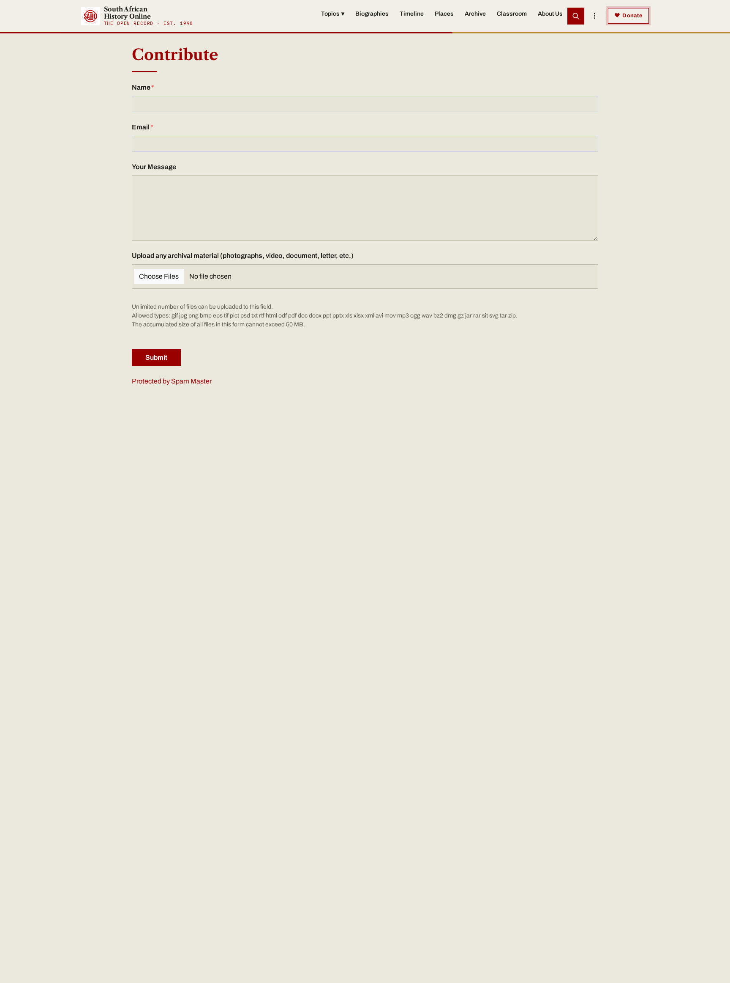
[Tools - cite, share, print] (594, 16)
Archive (475, 14)
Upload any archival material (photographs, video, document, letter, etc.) (243, 255)
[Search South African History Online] (575, 16)
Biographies (372, 14)
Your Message (154, 166)
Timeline (412, 14)
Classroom (512, 14)
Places (444, 14)
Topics (332, 14)
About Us (550, 14)
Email (141, 127)
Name (141, 87)
